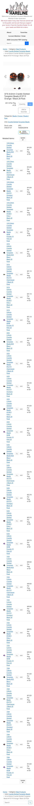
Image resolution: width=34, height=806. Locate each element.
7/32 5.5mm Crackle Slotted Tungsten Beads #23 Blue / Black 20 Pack (10, 565)
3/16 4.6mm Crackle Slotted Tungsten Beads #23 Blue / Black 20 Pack (10, 253)
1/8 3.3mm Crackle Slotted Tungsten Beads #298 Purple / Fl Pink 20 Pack (10, 232)
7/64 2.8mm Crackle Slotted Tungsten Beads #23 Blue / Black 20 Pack (10, 677)
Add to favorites (24, 110)
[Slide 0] (14, 88)
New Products (21, 49)
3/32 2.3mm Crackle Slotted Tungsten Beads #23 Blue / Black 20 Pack (10, 341)
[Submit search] (27, 43)
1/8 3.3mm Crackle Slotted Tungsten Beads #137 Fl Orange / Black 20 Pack (10, 191)
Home (5, 49)
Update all (23, 139)
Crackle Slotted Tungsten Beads (19, 51)
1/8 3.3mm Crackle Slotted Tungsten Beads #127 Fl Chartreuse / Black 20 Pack (10, 170)
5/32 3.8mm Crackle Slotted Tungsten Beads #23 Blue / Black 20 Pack (10, 453)
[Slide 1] (19, 88)
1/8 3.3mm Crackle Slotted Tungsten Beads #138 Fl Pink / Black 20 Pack (10, 211)
